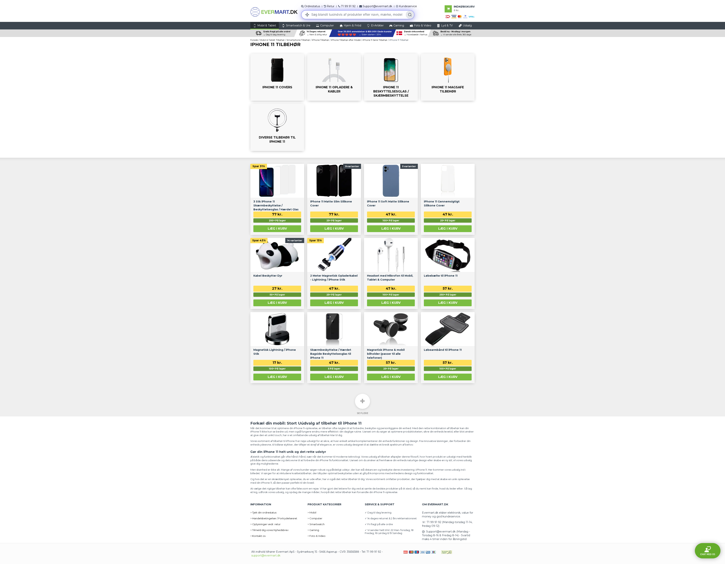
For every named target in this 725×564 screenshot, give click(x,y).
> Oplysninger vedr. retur (265, 524)
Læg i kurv (277, 228)
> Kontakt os (257, 535)
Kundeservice (408, 6)
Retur (330, 6)
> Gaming (313, 530)
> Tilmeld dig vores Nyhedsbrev (269, 530)
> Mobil (312, 512)
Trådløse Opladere (322, 99)
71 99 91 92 (348, 6)
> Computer (315, 518)
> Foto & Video (316, 535)
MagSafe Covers (435, 99)
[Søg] (410, 15)
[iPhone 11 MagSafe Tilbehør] (448, 77)
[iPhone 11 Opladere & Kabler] (334, 77)
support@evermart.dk (265, 555)
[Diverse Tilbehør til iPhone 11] (277, 127)
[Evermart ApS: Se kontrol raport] (446, 551)
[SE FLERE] (362, 401)
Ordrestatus (312, 6)
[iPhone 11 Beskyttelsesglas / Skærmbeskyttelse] (391, 77)
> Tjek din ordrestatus (263, 512)
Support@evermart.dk (377, 6)
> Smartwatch (316, 524)
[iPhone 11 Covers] (277, 77)
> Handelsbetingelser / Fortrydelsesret (273, 518)
